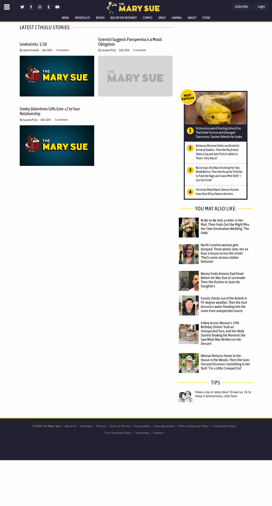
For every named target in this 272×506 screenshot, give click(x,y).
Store (206, 18)
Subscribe (241, 6)
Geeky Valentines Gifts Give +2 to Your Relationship (50, 111)
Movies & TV (82, 18)
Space (162, 18)
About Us (70, 426)
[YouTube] (57, 9)
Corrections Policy (224, 426)
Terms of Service (120, 426)
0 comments (62, 50)
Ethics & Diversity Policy (194, 426)
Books (100, 18)
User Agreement (164, 426)
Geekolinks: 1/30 (33, 44)
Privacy (100, 426)
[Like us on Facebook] (31, 9)
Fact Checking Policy (118, 432)
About (192, 18)
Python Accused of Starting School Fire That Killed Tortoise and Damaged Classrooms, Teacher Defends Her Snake (219, 132)
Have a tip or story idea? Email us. (219, 392)
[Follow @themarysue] (22, 9)
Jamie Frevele (31, 50)
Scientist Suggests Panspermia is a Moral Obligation (130, 42)
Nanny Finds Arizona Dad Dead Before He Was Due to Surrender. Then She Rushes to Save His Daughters (223, 279)
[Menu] (7, 7)
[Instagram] (39, 9)
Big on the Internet (124, 18)
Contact (158, 432)
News (65, 18)
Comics (147, 18)
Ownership (142, 432)
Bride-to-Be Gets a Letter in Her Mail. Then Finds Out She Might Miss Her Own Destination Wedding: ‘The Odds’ (225, 226)
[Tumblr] (48, 9)
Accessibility (142, 426)
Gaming (177, 18)
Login (261, 6)
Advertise (86, 426)
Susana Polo (109, 50)
